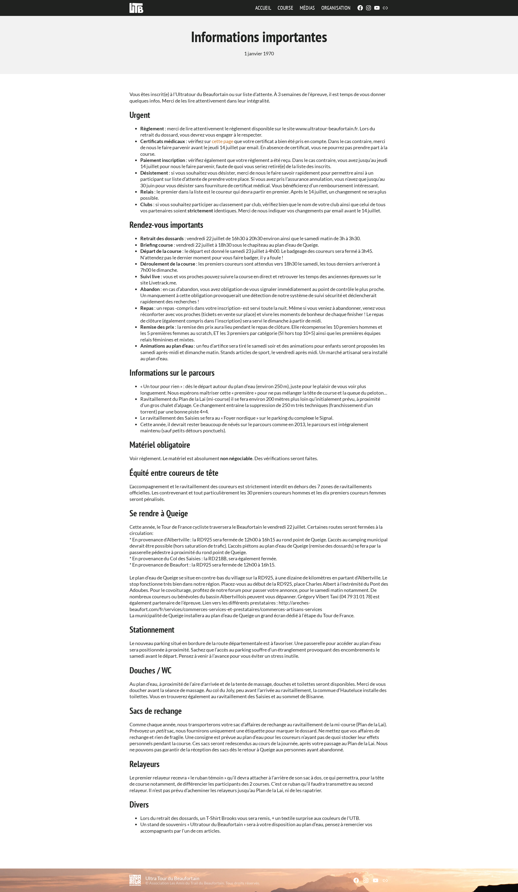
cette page (222, 141)
